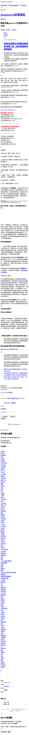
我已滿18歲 (4, 731)
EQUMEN (3, 665)
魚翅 (2, 501)
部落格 (6, 35)
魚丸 (2, 491)
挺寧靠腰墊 (4, 563)
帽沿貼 (3, 453)
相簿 (5, 33)
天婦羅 (3, 493)
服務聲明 (17, 710)
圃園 (2, 660)
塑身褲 (3, 663)
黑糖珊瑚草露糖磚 (6, 576)
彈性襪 (3, 618)
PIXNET (7, 709)
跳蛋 (2, 633)
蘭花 (2, 559)
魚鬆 (2, 488)
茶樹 (2, 654)
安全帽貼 (3, 467)
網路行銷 (3, 645)
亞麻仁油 (3, 538)
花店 (2, 585)
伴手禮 (3, 486)
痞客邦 (14, 398)
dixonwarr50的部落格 (13, 14)
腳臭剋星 (3, 455)
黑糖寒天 (3, 574)
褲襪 (2, 620)
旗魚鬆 (3, 482)
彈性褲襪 (3, 622)
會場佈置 (3, 591)
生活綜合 (13, 30)
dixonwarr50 (4, 389)
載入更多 (3, 408)
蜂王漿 (3, 540)
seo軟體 (3, 580)
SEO (2, 583)
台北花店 (3, 593)
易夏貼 (3, 468)
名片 (5, 37)
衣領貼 (3, 451)
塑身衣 (3, 662)
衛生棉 (3, 639)
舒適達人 (3, 643)
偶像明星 (13, 403)
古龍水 (3, 658)
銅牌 (2, 604)
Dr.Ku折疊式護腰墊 (6, 561)
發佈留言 (3, 418)
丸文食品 (3, 478)
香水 (2, 656)
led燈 (2, 610)
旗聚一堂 (3, 480)
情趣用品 (3, 629)
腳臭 (2, 457)
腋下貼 (3, 470)
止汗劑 (3, 472)
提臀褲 (3, 667)
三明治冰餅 (4, 463)
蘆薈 (2, 650)
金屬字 (3, 606)
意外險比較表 (4, 549)
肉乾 (2, 490)
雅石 (2, 557)
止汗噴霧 (3, 474)
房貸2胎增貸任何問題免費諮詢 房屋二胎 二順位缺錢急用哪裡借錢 (16, 46)
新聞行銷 (3, 648)
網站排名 (3, 582)
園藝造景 (3, 553)
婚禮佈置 (3, 589)
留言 (17, 398)
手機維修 (3, 637)
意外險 (3, 547)
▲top (2, 405)
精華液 (3, 652)
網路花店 (3, 587)
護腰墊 (3, 568)
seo (1, 646)
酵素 (2, 545)
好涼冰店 (3, 465)
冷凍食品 (3, 499)
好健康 (3, 534)
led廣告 (3, 612)
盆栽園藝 (3, 555)
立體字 (3, 602)
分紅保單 (3, 551)
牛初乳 (3, 541)
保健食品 (3, 536)
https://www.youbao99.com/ (8, 109)
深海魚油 (3, 543)
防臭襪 (3, 461)
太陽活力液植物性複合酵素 (8, 572)
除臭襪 (3, 459)
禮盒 (2, 484)
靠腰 (2, 565)
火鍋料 (3, 495)
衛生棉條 (3, 641)
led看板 (3, 616)
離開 (9, 731)
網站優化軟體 (4, 578)
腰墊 (2, 566)
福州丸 (3, 497)
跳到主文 (3, 19)
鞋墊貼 (3, 476)
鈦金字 (3, 614)
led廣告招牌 (4, 608)
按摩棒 (3, 631)
